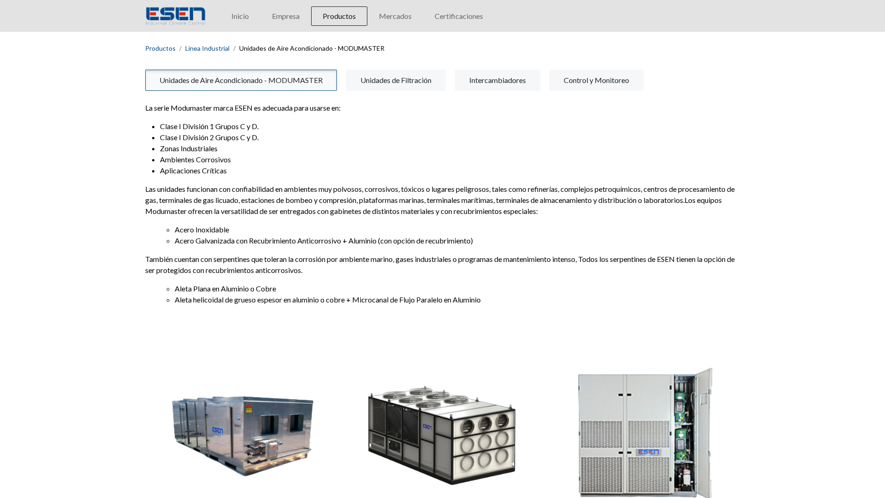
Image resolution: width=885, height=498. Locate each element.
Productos (160, 48)
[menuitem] (240, 16)
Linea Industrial (207, 48)
